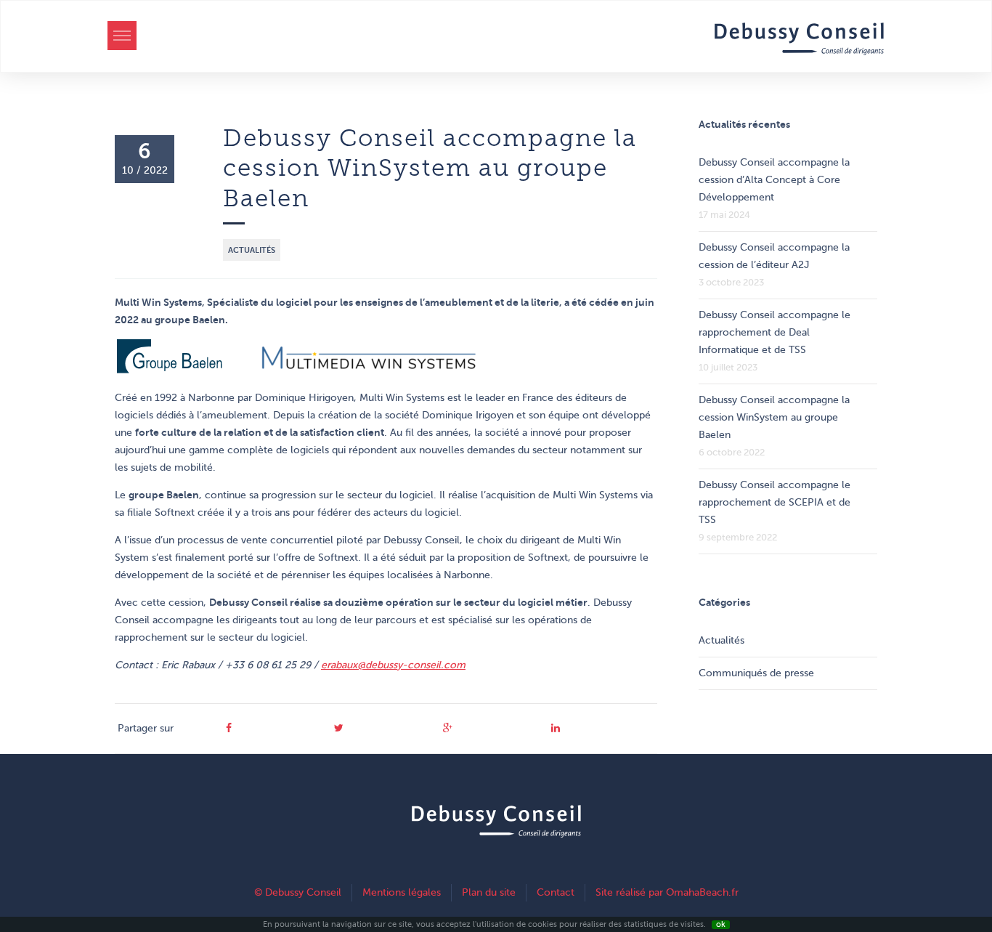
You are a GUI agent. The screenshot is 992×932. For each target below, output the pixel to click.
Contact (555, 892)
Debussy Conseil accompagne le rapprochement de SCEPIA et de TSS (774, 502)
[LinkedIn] (555, 728)
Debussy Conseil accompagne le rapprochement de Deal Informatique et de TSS (774, 332)
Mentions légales (401, 892)
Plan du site (489, 892)
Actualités (251, 250)
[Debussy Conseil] (799, 42)
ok (720, 924)
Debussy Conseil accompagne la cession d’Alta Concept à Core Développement (774, 179)
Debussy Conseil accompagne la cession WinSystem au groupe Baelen (774, 417)
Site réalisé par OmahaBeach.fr (667, 892)
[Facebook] (229, 728)
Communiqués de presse (756, 673)
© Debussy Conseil (297, 892)
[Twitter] (338, 728)
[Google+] (447, 728)
